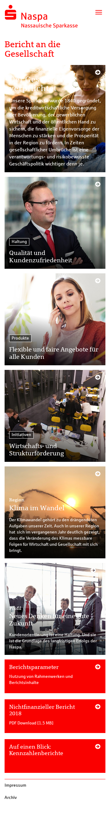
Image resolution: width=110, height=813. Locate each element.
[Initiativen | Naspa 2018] (55, 416)
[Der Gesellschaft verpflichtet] (55, 118)
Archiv (11, 797)
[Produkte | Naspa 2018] (55, 319)
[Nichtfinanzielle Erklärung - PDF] (55, 719)
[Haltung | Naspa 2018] (55, 223)
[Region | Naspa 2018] (55, 512)
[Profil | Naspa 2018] (55, 609)
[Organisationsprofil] (55, 679)
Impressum (15, 785)
